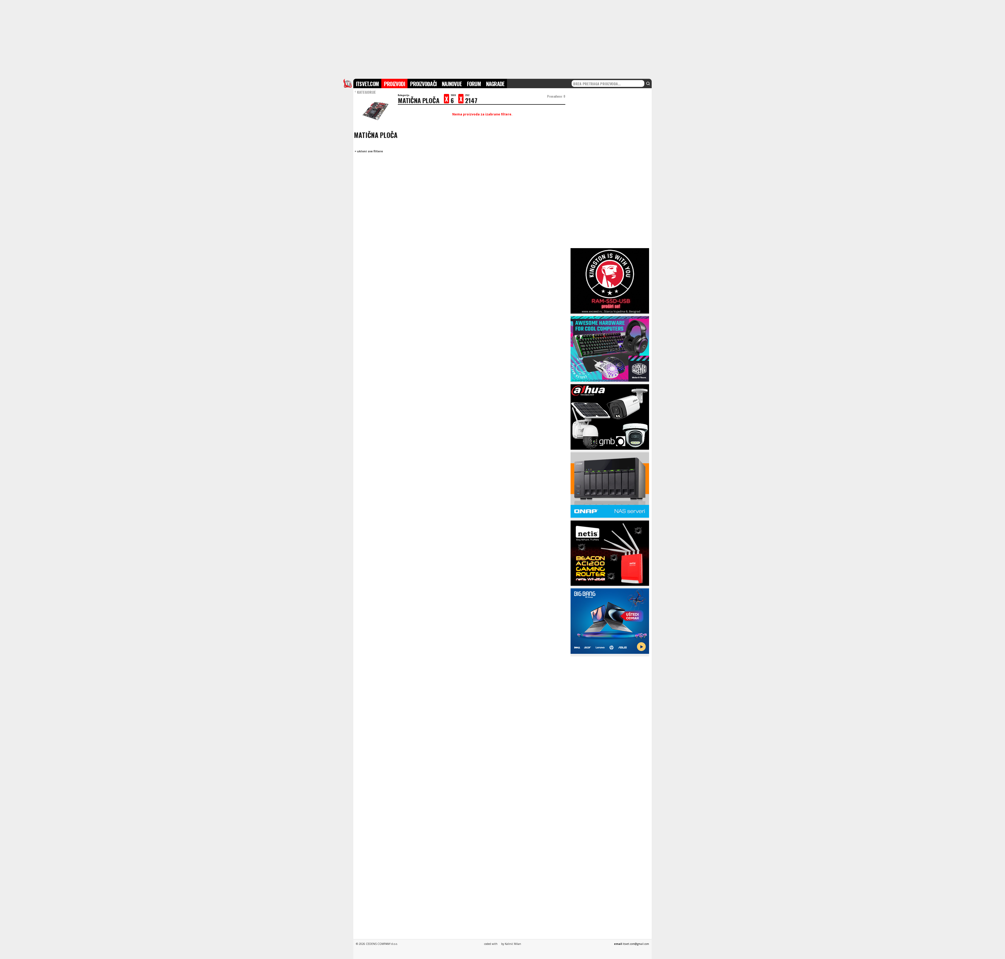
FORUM (474, 84)
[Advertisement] (502, 38)
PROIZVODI (394, 84)
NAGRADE (495, 84)
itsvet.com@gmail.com (636, 944)
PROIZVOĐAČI (423, 84)
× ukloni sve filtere (369, 151)
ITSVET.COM (367, 84)
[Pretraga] (648, 83)
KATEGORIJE (365, 92)
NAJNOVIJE (452, 84)
